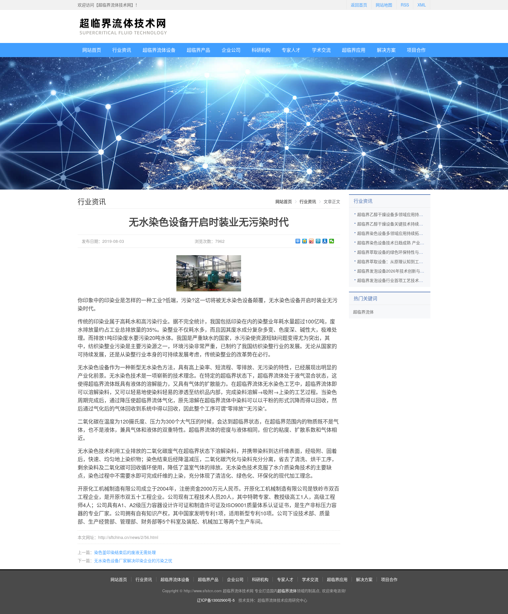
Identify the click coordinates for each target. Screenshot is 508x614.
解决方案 (386, 50)
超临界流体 (363, 312)
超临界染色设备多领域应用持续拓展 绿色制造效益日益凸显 (411, 233)
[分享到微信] (331, 241)
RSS (405, 5)
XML (421, 5)
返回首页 (359, 5)
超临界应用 (353, 50)
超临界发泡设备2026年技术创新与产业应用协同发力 (405, 271)
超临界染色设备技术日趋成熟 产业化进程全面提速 (403, 242)
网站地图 (384, 5)
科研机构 (261, 50)
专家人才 (291, 50)
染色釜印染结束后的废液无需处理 (125, 552)
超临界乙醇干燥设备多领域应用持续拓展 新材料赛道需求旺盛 (413, 214)
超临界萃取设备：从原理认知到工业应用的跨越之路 (404, 261)
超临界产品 (198, 50)
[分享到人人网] (324, 241)
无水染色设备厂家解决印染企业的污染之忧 (133, 560)
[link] (283, 201)
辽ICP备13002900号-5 (216, 600)
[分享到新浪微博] (311, 241)
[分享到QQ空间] (304, 241)
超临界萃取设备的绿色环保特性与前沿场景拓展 (400, 252)
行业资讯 (121, 50)
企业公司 (231, 50)
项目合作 (416, 50)
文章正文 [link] (332, 201)
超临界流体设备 (159, 50)
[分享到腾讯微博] (318, 241)
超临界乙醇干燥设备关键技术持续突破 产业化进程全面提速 (411, 224)
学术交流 (321, 50)
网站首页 (91, 50)
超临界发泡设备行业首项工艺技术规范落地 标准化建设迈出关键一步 (419, 280)
